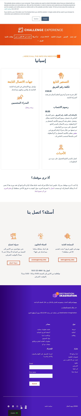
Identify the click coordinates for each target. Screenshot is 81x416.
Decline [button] (36, 19)
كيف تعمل (73, 37)
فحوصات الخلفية (56, 37)
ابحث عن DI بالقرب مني (22, 37)
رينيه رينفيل (29, 107)
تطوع (33, 313)
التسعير (65, 37)
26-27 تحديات (44, 37)
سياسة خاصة (8, 9)
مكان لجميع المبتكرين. (67, 307)
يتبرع (38, 313)
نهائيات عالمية (9, 37)
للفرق (41, 41)
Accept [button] (45, 19)
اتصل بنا (51, 188)
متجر (75, 133)
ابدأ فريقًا (35, 37)
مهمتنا (75, 302)
